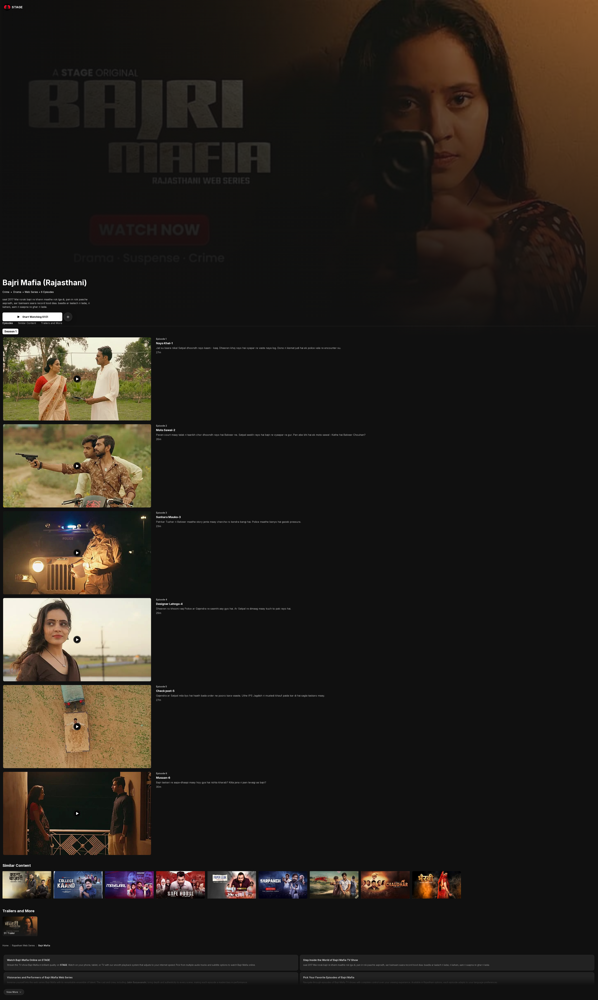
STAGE (46, 960)
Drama (17, 291)
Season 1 (10, 331)
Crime (5, 291)
